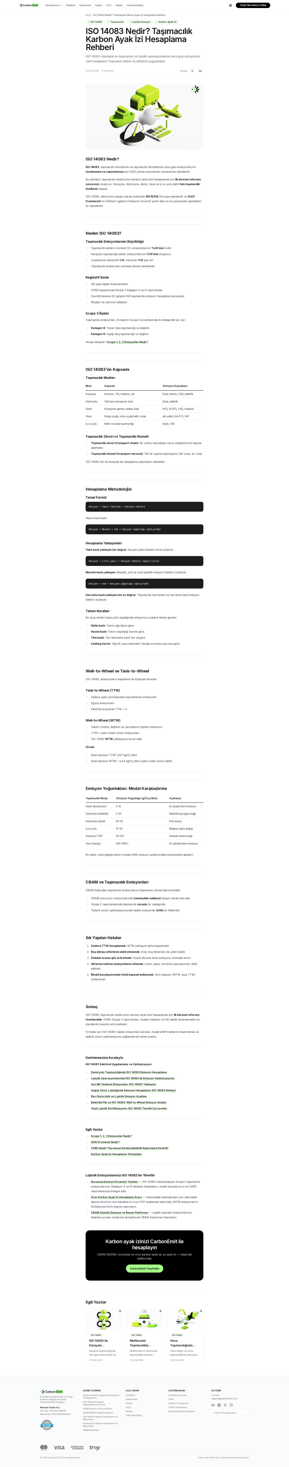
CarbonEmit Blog (135, 5)
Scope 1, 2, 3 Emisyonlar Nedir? (127, 342)
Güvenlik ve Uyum (177, 1395)
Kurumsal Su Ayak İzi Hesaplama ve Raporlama (100, 1424)
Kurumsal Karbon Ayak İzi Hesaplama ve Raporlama (101, 1396)
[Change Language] (230, 5)
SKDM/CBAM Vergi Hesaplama (98, 1412)
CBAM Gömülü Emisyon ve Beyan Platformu (119, 1212)
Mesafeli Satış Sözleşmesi (182, 1411)
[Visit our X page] (225, 1405)
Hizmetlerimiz (52, 5)
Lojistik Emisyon (140, 21)
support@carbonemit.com (224, 1398)
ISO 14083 (95, 21)
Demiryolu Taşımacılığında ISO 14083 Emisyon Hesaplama (129, 1072)
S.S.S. (109, 5)
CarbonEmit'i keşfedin (144, 1268)
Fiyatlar (98, 5)
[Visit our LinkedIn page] (213, 1405)
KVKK (171, 1399)
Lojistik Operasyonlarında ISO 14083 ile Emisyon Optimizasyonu (132, 1078)
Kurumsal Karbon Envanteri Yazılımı (114, 1181)
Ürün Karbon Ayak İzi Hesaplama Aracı (116, 1197)
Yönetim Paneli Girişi (253, 5)
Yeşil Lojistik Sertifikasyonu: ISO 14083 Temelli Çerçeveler (129, 1108)
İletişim (119, 5)
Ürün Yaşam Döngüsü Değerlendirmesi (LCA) (94, 1403)
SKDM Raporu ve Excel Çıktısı (97, 1408)
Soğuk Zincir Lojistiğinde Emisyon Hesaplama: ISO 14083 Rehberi (133, 1090)
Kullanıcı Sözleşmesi (179, 1403)
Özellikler (70, 5)
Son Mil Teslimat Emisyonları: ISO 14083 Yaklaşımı (123, 1084)
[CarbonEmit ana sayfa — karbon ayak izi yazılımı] (29, 5)
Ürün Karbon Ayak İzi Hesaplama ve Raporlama (100, 1418)
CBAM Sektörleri (91, 1430)
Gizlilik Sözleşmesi (178, 1407)
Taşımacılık (116, 21)
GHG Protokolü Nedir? (105, 1142)
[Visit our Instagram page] (231, 1405)
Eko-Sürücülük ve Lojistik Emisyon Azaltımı (119, 1096)
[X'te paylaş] (192, 71)
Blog (88, 15)
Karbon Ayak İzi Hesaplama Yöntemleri (116, 1154)
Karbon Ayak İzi (166, 21)
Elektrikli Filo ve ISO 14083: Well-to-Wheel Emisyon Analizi (128, 1102)
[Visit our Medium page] (219, 1405)
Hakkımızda (85, 5)
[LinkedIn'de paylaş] (200, 71)
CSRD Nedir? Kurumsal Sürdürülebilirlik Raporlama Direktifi (129, 1148)
